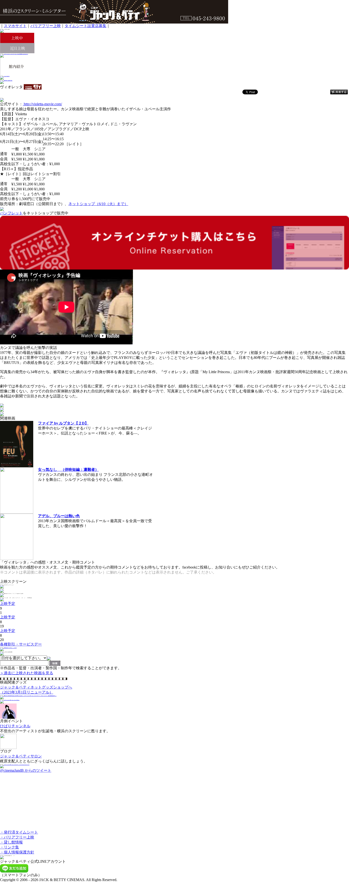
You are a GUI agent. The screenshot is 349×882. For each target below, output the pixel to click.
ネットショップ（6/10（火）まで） (98, 204)
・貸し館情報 (11, 842)
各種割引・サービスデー (21, 644)
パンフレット (11, 213)
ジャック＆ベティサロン (21, 756)
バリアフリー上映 (45, 26)
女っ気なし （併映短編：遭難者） (68, 470)
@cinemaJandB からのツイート (25, 770)
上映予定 (7, 604)
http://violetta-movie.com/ (42, 104)
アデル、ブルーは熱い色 (59, 516)
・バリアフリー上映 (17, 837)
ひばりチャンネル (15, 726)
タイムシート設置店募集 (85, 26)
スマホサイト (15, 26)
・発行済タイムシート (19, 832)
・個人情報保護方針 (17, 852)
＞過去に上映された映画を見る (26, 673)
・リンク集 (9, 847)
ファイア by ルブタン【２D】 (63, 423)
